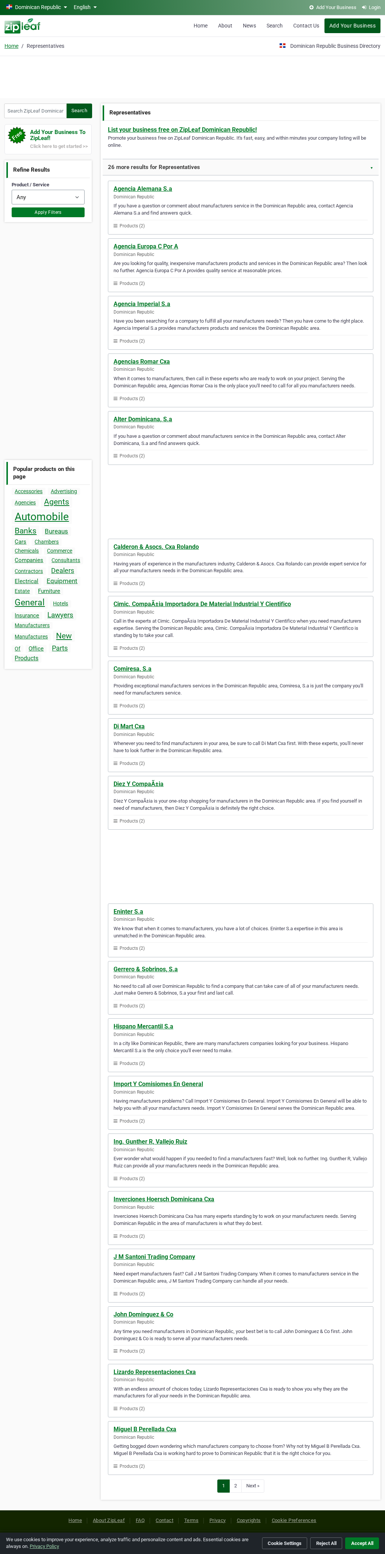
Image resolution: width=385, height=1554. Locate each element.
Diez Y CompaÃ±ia (139, 784)
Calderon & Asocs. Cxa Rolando (156, 546)
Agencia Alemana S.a (143, 188)
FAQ (140, 1520)
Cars (20, 541)
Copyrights (249, 1520)
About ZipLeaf (109, 1520)
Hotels (60, 603)
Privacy (217, 1520)
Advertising (64, 491)
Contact (164, 1520)
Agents (56, 501)
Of (17, 649)
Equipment (62, 581)
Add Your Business (352, 26)
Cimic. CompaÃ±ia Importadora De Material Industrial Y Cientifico (202, 604)
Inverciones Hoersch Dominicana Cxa (164, 1199)
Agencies (25, 503)
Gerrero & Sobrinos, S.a (146, 969)
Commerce (59, 551)
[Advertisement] (192, 76)
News (249, 26)
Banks (25, 530)
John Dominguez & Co (143, 1314)
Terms (191, 1520)
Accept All (362, 1543)
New (64, 635)
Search (275, 26)
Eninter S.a (128, 911)
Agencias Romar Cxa (142, 361)
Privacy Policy (44, 1546)
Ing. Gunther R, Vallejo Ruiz (150, 1141)
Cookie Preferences (294, 1520)
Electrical (26, 581)
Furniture (49, 591)
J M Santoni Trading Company (154, 1256)
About (225, 26)
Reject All (326, 1543)
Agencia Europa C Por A (146, 246)
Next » (252, 1485)
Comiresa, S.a (133, 668)
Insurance (27, 615)
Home (201, 26)
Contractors (29, 571)
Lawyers (60, 615)
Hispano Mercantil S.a (143, 1026)
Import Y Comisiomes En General (158, 1084)
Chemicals (27, 551)
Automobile (42, 516)
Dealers (62, 570)
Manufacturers (32, 625)
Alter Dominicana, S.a (143, 419)
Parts (60, 648)
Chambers (47, 542)
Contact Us (306, 26)
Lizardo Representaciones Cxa (155, 1372)
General (30, 602)
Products (26, 658)
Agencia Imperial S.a (142, 304)
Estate (22, 591)
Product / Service (30, 184)
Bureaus (56, 531)
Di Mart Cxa (129, 726)
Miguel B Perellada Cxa (145, 1429)
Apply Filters (48, 212)
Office (36, 648)
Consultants (66, 560)
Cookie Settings (285, 1543)
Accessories (28, 491)
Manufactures (31, 637)
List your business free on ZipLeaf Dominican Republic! (182, 129)
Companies (29, 560)
